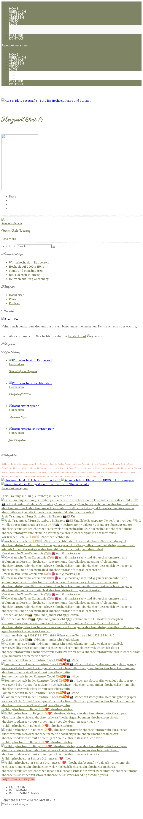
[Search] (53, 247)
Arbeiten (16, 17)
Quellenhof (64, 472)
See (10, 476)
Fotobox (61, 464)
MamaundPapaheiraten (11, 472)
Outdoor (26, 472)
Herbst (33, 468)
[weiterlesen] (77, 336)
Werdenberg (77, 476)
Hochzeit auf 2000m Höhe (26, 266)
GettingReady (127, 464)
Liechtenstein (127, 468)
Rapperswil (75, 472)
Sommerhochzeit (28, 476)
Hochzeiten (26, 26)
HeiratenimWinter (21, 468)
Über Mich (17, 11)
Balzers (14, 464)
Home (13, 8)
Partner (16, 35)
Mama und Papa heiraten (26, 271)
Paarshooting (35, 472)
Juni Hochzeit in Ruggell (25, 275)
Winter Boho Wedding (16, 231)
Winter (86, 476)
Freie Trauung (114, 464)
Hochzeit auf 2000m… (20, 394)
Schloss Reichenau (127, 472)
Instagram (18, 790)
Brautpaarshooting (26, 464)
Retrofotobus (107, 472)
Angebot (16, 14)
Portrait (23, 32)
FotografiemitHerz (73, 464)
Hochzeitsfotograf (68, 468)
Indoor (110, 468)
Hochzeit (55, 468)
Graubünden (6, 468)
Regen (84, 472)
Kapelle (117, 468)
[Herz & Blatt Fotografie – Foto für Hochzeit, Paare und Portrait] (46, 100)
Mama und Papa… (18, 417)
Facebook (17, 787)
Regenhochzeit (94, 472)
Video (14, 20)
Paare (21, 29)
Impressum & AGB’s (24, 793)
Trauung (53, 476)
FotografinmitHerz (90, 464)
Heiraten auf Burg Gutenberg (28, 279)
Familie (53, 464)
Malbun (137, 468)
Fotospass (102, 464)
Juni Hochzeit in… (17, 440)
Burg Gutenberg (42, 464)
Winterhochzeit (97, 476)
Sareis (116, 472)
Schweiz (5, 476)
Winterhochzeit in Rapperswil (29, 262)
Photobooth (47, 472)
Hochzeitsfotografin (85, 468)
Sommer (16, 476)
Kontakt (16, 38)
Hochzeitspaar (100, 468)
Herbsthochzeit (44, 468)
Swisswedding (42, 476)
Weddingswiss (64, 476)
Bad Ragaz (5, 464)
